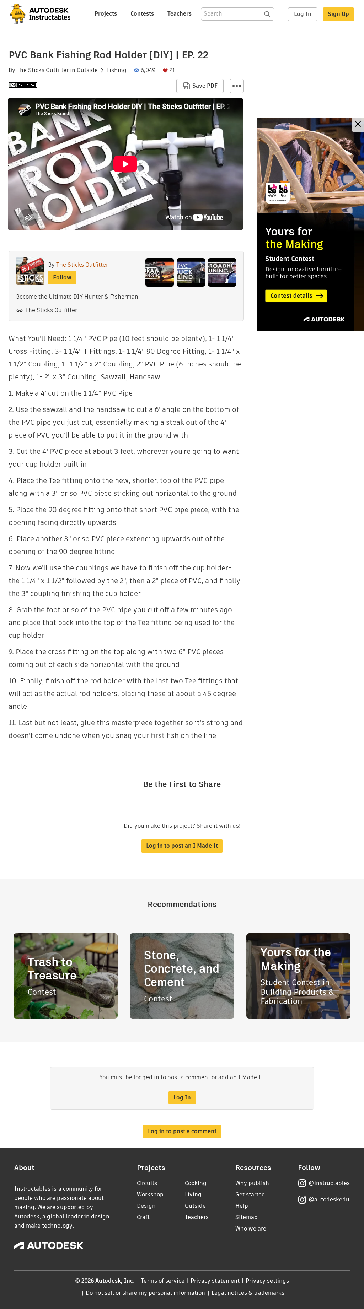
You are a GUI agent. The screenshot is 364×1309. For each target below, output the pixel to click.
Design (146, 1206)
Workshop (150, 1194)
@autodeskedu (329, 1199)
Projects (106, 14)
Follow (62, 277)
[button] (237, 86)
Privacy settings (267, 1281)
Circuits (147, 1183)
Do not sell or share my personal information (145, 1293)
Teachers (179, 14)
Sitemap (246, 1217)
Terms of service (162, 1281)
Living (193, 1194)
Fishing (116, 70)
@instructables (329, 1183)
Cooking (196, 1183)
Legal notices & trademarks (248, 1293)
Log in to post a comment (182, 1131)
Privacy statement (215, 1281)
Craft (143, 1217)
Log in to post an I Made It (182, 846)
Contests (142, 14)
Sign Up (338, 14)
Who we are (250, 1228)
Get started (250, 1194)
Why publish (252, 1183)
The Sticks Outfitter (43, 70)
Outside (87, 70)
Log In (302, 14)
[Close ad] (358, 125)
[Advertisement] (310, 224)
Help (241, 1206)
